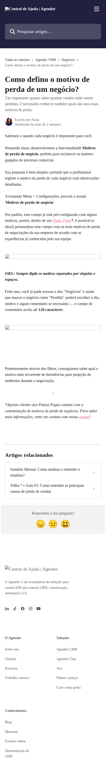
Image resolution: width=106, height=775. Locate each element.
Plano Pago (62, 220)
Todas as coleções (17, 60)
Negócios (68, 60)
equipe (84, 417)
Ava (59, 668)
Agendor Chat (66, 659)
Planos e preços (67, 678)
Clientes (10, 659)
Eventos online (15, 741)
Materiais (11, 732)
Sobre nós (12, 649)
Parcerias (11, 668)
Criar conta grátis (68, 687)
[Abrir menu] (96, 9)
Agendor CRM (45, 60)
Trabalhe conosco (17, 678)
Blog (8, 722)
